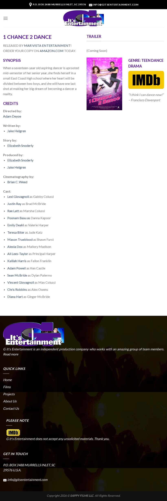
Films (7, 387)
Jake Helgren (16, 131)
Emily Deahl (15, 225)
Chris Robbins (17, 289)
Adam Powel (16, 268)
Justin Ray (14, 204)
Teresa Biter (15, 232)
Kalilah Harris (16, 261)
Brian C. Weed (17, 182)
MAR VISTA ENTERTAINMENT (47, 45)
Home (7, 380)
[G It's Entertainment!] (83, 18)
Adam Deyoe (12, 116)
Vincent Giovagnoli (20, 282)
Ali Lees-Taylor (17, 254)
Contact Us (11, 408)
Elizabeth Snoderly (20, 145)
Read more (10, 354)
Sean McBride (17, 275)
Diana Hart (15, 296)
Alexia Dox (15, 246)
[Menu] (5, 18)
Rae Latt (13, 211)
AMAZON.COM (52, 51)
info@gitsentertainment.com (115, 4)
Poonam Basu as (18, 218)
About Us (9, 401)
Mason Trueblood (20, 239)
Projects (9, 394)
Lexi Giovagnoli (18, 196)
